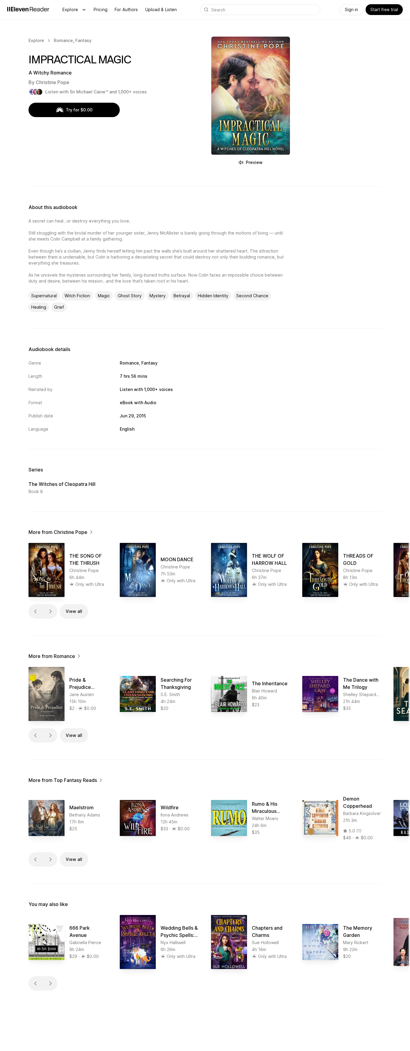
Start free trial (384, 9)
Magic (104, 295)
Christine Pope (52, 82)
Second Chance (252, 295)
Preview (254, 162)
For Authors (126, 9)
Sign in (351, 9)
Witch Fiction (77, 295)
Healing (38, 307)
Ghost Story (130, 295)
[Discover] (84, 9)
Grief (59, 307)
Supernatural (44, 295)
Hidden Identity (213, 295)
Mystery (157, 295)
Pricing (100, 9)
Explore (70, 9)
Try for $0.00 (79, 109)
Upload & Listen (161, 9)
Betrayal (181, 295)
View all (74, 611)
